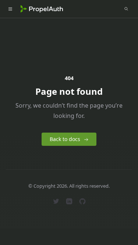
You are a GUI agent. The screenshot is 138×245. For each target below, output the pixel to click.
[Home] (42, 8)
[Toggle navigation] (10, 8)
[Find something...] (126, 9)
